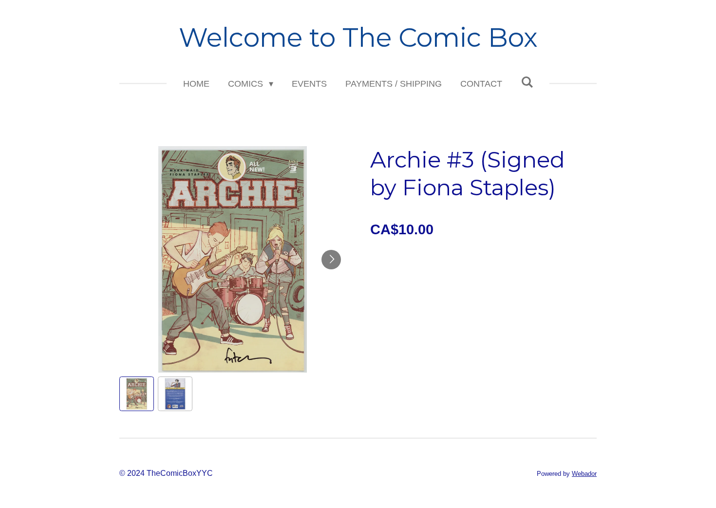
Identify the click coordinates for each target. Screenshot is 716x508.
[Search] (527, 82)
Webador (584, 473)
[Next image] (331, 259)
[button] (136, 393)
